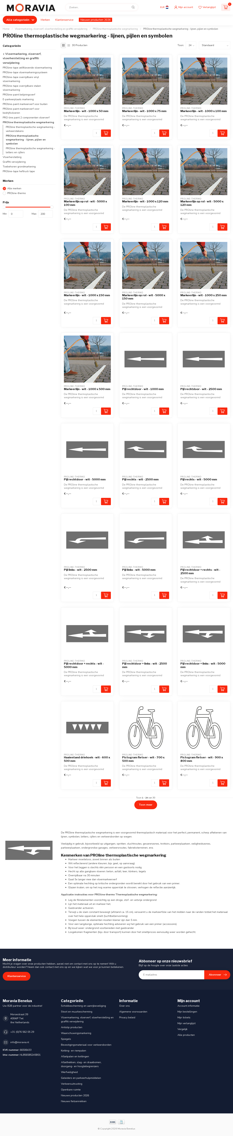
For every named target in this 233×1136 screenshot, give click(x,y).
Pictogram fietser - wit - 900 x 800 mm (201, 759)
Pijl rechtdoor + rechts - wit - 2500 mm (200, 571)
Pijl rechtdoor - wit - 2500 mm (201, 389)
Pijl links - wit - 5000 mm (138, 569)
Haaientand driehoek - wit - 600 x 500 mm (87, 759)
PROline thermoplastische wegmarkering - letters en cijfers (30, 150)
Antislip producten (71, 1027)
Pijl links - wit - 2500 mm (80, 569)
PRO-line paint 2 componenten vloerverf (26, 117)
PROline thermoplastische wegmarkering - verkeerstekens (30, 129)
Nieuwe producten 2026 (95, 20)
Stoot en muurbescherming (76, 1011)
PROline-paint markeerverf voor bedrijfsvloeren (21, 111)
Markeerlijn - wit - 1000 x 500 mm (87, 389)
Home (6, 29)
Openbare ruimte (71, 1089)
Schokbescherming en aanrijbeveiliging (83, 1006)
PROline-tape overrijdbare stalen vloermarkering (22, 88)
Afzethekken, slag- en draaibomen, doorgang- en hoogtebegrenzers (81, 1064)
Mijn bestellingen (187, 1011)
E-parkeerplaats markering (18, 99)
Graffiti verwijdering (14, 162)
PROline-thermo (16, 193)
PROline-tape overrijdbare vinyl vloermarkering (21, 79)
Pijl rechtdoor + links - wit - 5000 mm (202, 665)
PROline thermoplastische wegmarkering (115, 29)
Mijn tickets (183, 1017)
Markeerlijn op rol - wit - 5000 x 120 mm (202, 203)
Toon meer (145, 804)
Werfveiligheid (69, 1072)
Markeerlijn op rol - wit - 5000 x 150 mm (143, 297)
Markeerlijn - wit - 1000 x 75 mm (144, 111)
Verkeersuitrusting (71, 1084)
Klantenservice (64, 20)
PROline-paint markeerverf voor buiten (25, 104)
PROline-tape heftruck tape (19, 171)
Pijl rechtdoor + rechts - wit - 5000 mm (84, 665)
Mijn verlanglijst (186, 1023)
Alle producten (186, 1035)
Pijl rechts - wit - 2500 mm (140, 479)
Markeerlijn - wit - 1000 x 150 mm (87, 295)
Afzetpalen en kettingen (75, 1056)
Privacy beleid (127, 1017)
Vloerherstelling (12, 157)
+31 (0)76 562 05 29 (22, 1032)
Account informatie (188, 1006)
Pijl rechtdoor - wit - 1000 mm (143, 389)
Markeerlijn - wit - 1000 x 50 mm (86, 111)
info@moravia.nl (19, 1042)
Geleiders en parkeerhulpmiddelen (81, 1078)
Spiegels (66, 1039)
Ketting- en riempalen (73, 1050)
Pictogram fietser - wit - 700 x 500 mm (143, 759)
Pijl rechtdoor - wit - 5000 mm (85, 479)
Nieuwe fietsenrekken (73, 1101)
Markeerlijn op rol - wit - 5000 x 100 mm (85, 203)
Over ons (124, 1006)
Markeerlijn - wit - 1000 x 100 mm (203, 111)
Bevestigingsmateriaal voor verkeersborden (86, 1045)
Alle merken (14, 188)
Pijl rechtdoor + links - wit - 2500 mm (144, 665)
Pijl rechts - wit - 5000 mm (198, 479)
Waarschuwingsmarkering (76, 1033)
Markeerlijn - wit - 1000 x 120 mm (145, 201)
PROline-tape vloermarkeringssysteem (25, 72)
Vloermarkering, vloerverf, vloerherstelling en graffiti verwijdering (51, 29)
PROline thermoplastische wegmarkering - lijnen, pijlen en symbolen (180, 29)
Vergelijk (182, 1029)
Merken (45, 20)
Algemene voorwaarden (133, 1011)
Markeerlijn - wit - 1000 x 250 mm (203, 295)
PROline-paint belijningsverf (19, 94)
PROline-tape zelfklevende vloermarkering (27, 68)
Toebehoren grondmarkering (19, 167)
